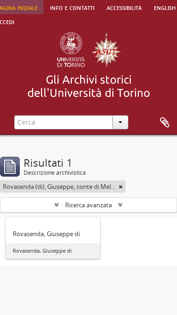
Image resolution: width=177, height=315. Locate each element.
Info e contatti (72, 7)
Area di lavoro (165, 123)
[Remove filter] (121, 186)
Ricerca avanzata (88, 205)
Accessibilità (124, 7)
